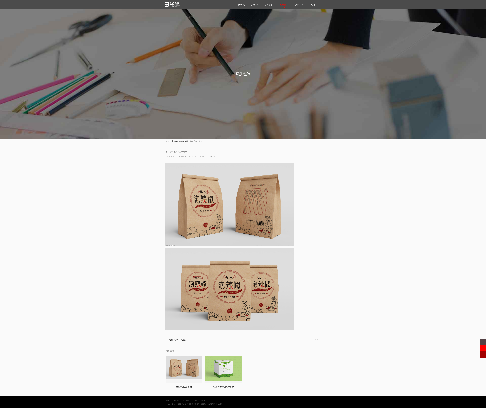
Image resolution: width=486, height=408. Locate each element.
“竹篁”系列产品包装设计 (178, 340)
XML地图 (219, 404)
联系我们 (312, 4)
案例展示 (284, 4)
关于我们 (255, 4)
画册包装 (184, 141)
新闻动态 (269, 4)
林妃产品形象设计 (184, 386)
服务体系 (299, 4)
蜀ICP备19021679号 (208, 404)
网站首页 (242, 4)
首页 (167, 141)
